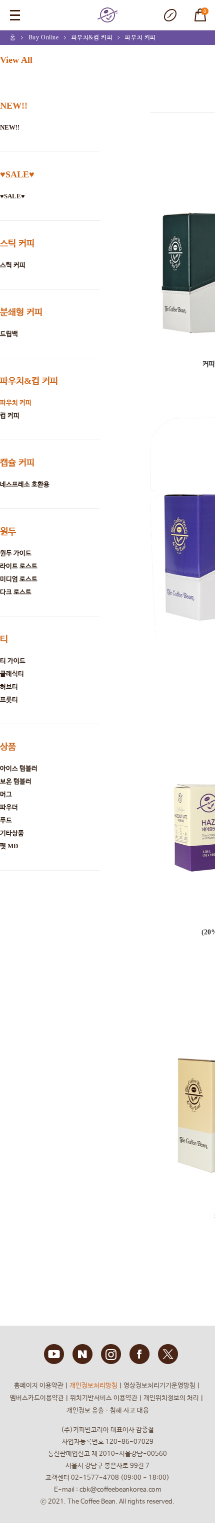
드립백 (9, 333)
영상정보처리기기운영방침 (160, 1385)
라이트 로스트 (19, 566)
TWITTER (168, 1354)
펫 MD (9, 846)
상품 (8, 747)
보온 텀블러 (16, 781)
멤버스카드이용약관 (37, 1398)
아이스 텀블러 (19, 768)
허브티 (9, 686)
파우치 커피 (140, 37)
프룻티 (9, 699)
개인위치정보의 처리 (171, 1398)
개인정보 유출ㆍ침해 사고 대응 (107, 1410)
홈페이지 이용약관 (39, 1385)
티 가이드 (13, 660)
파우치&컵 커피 (92, 37)
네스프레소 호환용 (25, 484)
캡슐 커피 (17, 462)
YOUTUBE (54, 1354)
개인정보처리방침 (94, 1385)
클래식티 (12, 673)
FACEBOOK (140, 1354)
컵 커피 (10, 415)
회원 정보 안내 (170, 15)
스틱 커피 (17, 243)
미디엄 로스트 (19, 579)
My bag (195, 10)
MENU (15, 15)
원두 (8, 531)
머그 (6, 794)
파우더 (9, 807)
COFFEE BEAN (108, 15)
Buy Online (43, 37)
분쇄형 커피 (21, 312)
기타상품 (12, 833)
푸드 (6, 820)
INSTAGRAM (111, 1354)
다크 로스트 (16, 592)
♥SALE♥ (17, 174)
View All (16, 60)
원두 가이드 (16, 553)
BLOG (82, 1354)
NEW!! (14, 106)
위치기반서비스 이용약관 (104, 1398)
